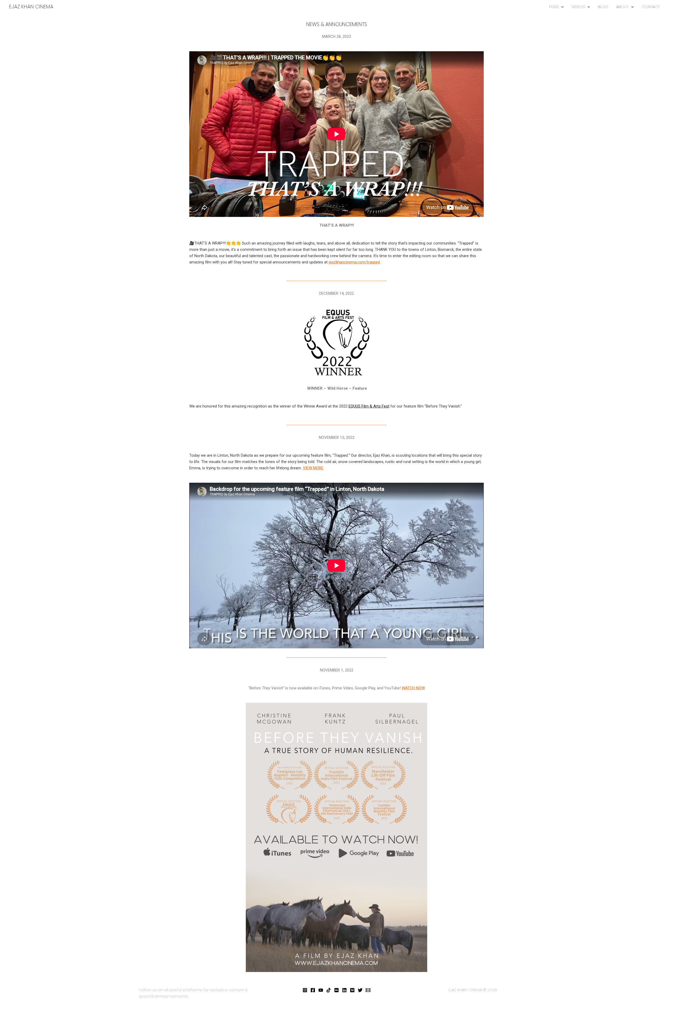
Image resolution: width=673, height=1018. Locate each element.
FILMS (554, 6)
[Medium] (352, 990)
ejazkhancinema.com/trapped (354, 262)
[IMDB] (336, 990)
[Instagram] (305, 990)
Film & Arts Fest (369, 406)
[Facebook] (312, 990)
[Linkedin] (344, 990)
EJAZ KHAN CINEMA (31, 6)
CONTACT (650, 6)
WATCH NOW (413, 688)
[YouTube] (320, 990)
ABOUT (622, 6)
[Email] (368, 990)
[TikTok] (328, 990)
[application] (561, 6)
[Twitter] (360, 990)
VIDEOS (578, 6)
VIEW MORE (313, 468)
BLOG (603, 6)
